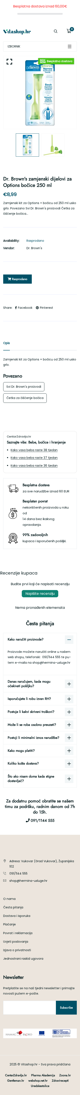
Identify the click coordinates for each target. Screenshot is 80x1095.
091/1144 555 (51, 657)
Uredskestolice (40, 1086)
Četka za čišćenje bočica (25, 398)
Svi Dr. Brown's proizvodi (23, 387)
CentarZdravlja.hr (16, 1075)
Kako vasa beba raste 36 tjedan (34, 465)
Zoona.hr (65, 1075)
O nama (9, 899)
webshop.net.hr (38, 1080)
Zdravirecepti (60, 1080)
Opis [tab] (6, 343)
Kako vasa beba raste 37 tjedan (34, 458)
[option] (40, 92)
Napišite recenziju (40, 593)
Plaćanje (9, 924)
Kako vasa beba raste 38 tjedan (34, 450)
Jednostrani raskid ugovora (23, 958)
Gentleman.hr (15, 1080)
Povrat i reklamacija (17, 933)
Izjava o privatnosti (17, 950)
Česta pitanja (13, 907)
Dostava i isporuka (16, 916)
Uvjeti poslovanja (15, 941)
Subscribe (66, 1007)
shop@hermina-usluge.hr (51, 662)
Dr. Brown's (34, 248)
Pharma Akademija (43, 1075)
